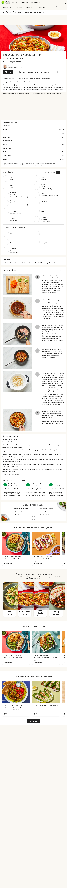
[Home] (3, 12)
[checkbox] (3, 62)
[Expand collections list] (33, 518)
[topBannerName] (33, 19)
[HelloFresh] (5, 2)
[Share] (62, 72)
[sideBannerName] (33, 107)
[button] (33, 172)
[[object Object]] (57, 72)
